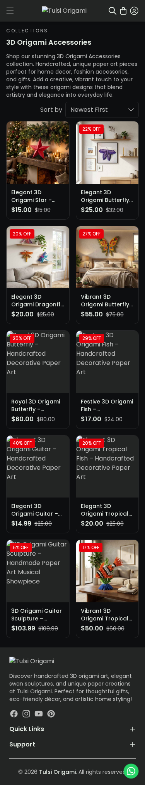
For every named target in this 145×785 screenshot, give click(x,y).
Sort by (51, 109)
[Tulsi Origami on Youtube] (38, 713)
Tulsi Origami (57, 772)
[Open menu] (10, 11)
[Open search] (112, 10)
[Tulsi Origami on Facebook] (14, 713)
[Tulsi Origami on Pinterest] (51, 713)
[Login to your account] (134, 10)
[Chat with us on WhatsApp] (130, 770)
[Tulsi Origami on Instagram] (26, 713)
